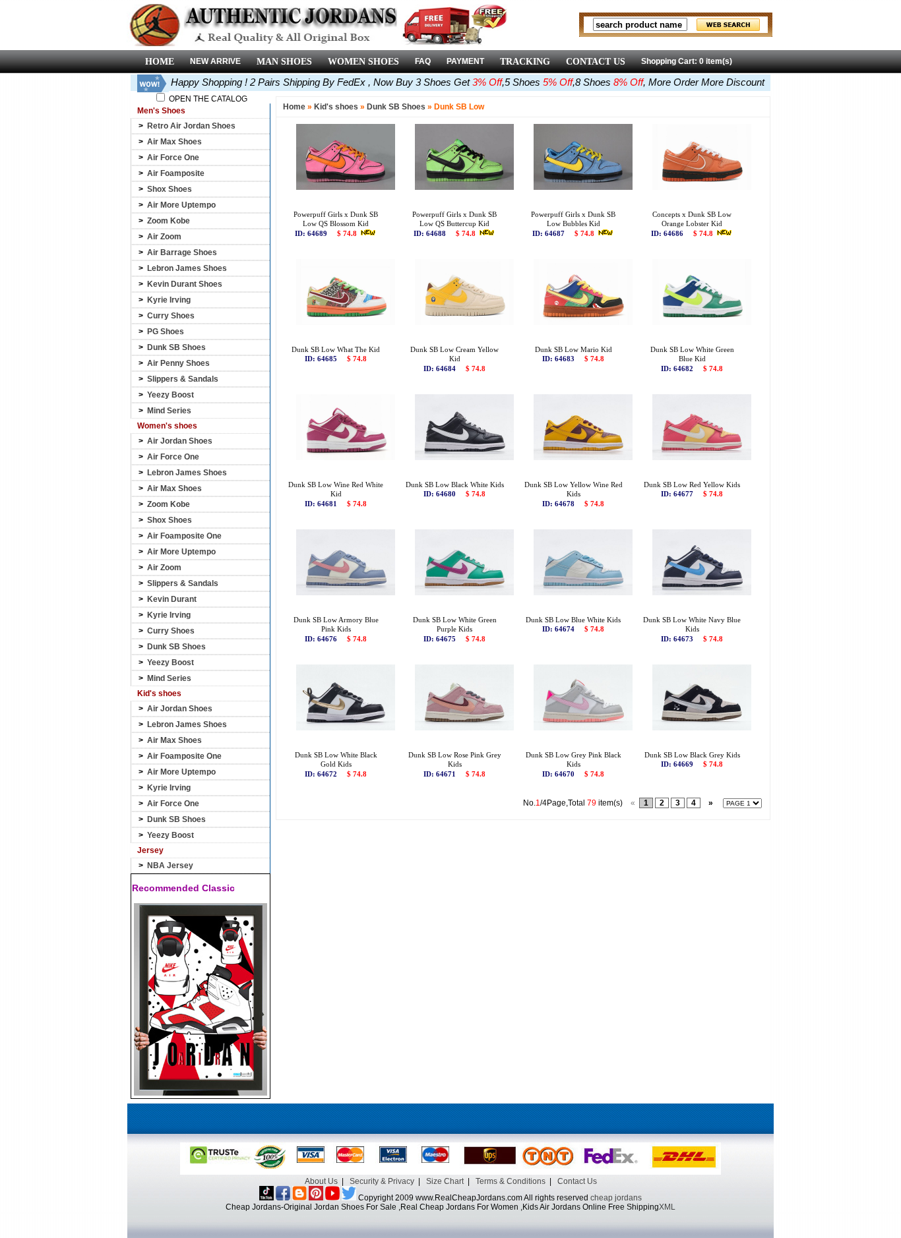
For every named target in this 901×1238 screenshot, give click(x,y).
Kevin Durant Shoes (184, 284)
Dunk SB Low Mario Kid (573, 349)
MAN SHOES (284, 62)
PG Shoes (165, 331)
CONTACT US (595, 62)
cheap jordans (616, 1197)
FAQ (423, 61)
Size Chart (445, 1181)
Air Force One (173, 157)
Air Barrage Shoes (182, 252)
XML (667, 1207)
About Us (321, 1181)
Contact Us (577, 1181)
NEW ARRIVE (215, 61)
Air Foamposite (175, 173)
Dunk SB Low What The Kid (336, 349)
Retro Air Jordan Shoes (191, 126)
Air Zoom (164, 236)
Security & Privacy (382, 1181)
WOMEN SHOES (363, 62)
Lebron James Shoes (187, 268)
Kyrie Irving (169, 300)
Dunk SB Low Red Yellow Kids (692, 484)
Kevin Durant (172, 599)
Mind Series (169, 410)
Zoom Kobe (168, 220)
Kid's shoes (336, 106)
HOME (159, 62)
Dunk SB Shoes (176, 347)
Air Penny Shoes (178, 363)
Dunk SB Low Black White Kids (455, 484)
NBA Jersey (170, 865)
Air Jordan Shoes (179, 441)
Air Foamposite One (184, 536)
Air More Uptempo (181, 205)
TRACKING (525, 62)
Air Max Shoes (174, 141)
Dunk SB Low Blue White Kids (573, 620)
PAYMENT (465, 61)
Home (294, 106)
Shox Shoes (169, 189)
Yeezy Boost (170, 394)
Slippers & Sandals (182, 379)
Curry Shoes (171, 315)
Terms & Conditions (510, 1181)
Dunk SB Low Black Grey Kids (692, 755)
